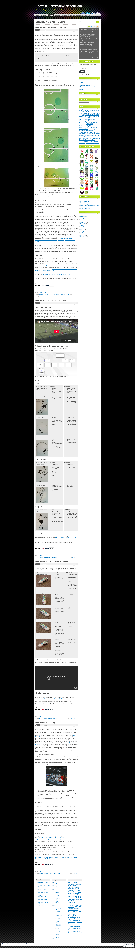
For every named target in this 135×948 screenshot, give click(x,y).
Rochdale (90, 135)
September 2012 (83, 236)
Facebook (83, 13)
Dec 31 (37, 302)
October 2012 (83, 235)
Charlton (58, 893)
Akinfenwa (91, 111)
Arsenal (57, 15)
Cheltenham (95, 116)
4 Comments (74, 294)
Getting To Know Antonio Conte (86, 201)
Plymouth (97, 132)
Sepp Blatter (94, 135)
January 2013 (83, 232)
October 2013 (83, 223)
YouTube (97, 13)
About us (43, 15)
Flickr (92, 13)
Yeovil (57, 902)
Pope (80, 133)
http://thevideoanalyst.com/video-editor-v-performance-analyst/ (56, 842)
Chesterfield (58, 918)
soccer (83, 136)
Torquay (86, 141)
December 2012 (83, 233)
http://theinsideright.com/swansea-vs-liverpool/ (52, 279)
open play (83, 130)
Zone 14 (97, 143)
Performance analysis (47, 873)
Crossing (96, 117)
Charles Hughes (47, 294)
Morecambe (87, 127)
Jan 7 (37, 30)
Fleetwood (90, 121)
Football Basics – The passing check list (50, 27)
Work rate (78, 931)
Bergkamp (46, 557)
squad (90, 136)
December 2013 (83, 220)
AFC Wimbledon (84, 111)
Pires (93, 132)
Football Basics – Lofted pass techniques (51, 300)
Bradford (92, 115)
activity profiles (96, 110)
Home (37, 15)
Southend (86, 136)
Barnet (80, 114)
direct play (57, 294)
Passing (44, 292)
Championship (56, 889)
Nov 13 (37, 725)
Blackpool (58, 891)
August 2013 (82, 225)
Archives (94, 26)
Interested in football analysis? (86, 199)
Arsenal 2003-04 (95, 113)
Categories (88, 26)
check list (53, 294)
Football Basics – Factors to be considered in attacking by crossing (43, 889)
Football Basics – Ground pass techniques (51, 561)
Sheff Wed (58, 898)
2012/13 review (84, 110)
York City (93, 143)
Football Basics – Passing (45, 723)
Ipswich (57, 896)
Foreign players (86, 122)
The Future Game (56, 873)
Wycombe (88, 143)
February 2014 (83, 218)
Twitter (88, 13)
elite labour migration (86, 119)
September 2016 (83, 216)
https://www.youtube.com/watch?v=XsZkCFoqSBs (66, 537)
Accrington (91, 110)
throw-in (90, 140)
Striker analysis (74, 925)
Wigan (57, 901)
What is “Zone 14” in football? (86, 88)
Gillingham (89, 124)
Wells (95, 141)
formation (92, 122)
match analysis (81, 127)
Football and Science (76, 15)
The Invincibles (83, 140)
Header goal (97, 124)
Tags (91, 26)
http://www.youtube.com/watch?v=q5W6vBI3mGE (53, 698)
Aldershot (82, 113)
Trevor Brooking (91, 141)
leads (84, 125)
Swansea (41, 296)
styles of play (85, 138)
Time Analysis (72, 930)
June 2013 (82, 228)
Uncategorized (56, 940)
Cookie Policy (27, 945)
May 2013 (82, 229)
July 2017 (82, 215)
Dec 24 (37, 564)
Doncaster (58, 895)
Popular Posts (97, 26)
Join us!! (82, 71)
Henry (80, 125)
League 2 (64, 15)
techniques (50, 718)
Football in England (72, 900)
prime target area (76, 920)
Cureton (80, 119)
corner (92, 117)
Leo (45, 30)
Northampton (83, 129)
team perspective (94, 138)
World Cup (54, 557)
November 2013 (83, 222)
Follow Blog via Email (86, 61)
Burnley (57, 892)
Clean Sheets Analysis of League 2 (87, 86)
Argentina (41, 557)
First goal (84, 121)
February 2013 (83, 231)
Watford (57, 899)
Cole (89, 118)
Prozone (86, 135)
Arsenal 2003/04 (59, 883)
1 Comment (74, 557)
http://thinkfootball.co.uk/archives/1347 (53, 265)
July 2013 (82, 226)
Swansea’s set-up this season (65, 238)
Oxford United (87, 130)
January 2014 (83, 219)
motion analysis (95, 127)
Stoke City (93, 136)
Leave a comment (73, 718)
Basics (51, 15)
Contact (87, 15)
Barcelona (41, 294)
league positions (96, 125)
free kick (73, 903)
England (95, 119)
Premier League (92, 133)
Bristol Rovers (59, 915)
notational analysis (92, 129)
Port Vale (85, 133)
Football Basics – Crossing (85, 208)
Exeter (80, 121)
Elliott (91, 119)
